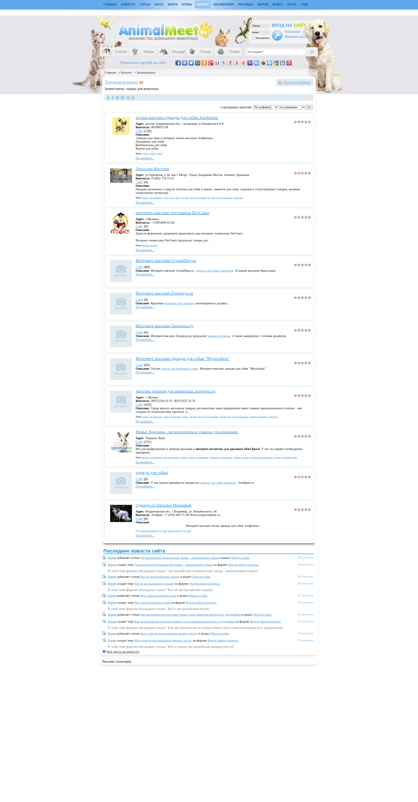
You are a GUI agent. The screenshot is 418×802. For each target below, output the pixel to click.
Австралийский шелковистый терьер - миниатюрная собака (179, 557)
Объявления (223, 4)
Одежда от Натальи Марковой (163, 505)
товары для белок (219, 336)
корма (166, 417)
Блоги (172, 4)
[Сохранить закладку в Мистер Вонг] (289, 63)
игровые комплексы (258, 417)
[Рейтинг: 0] (302, 330)
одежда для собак (171, 198)
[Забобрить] (263, 63)
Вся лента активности (123, 652)
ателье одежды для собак (179, 531)
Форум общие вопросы (243, 564)
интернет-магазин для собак (154, 531)
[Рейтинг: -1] (302, 122)
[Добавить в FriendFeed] (282, 63)
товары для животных (152, 198)
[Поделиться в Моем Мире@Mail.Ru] (197, 63)
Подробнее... (145, 158)
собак (152, 153)
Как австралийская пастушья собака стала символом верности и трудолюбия (190, 614)
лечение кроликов (241, 457)
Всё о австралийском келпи (158, 595)
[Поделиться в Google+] (210, 63)
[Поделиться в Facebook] (178, 63)
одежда (145, 153)
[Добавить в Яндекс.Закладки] (236, 63)
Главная (110, 72)
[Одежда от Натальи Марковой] (121, 521)
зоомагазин (238, 198)
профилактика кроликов (261, 457)
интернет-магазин (149, 245)
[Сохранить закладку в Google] (276, 63)
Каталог (202, 4)
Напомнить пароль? (297, 36)
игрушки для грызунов (179, 303)
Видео (278, 4)
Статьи (144, 4)
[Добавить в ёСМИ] (243, 63)
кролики (277, 457)
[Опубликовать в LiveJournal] (223, 63)
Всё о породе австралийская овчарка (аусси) (169, 633)
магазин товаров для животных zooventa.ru (175, 391)
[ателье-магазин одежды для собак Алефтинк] (121, 133)
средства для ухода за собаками (203, 417)
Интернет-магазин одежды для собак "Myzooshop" (182, 358)
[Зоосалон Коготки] (121, 181)
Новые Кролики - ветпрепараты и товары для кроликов (187, 431)
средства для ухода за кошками (233, 417)
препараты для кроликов (220, 457)
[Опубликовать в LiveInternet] (217, 63)
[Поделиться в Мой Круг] (269, 63)
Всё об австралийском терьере (160, 576)
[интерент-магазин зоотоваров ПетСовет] (121, 232)
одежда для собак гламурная (215, 270)
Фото (159, 4)
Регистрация (292, 31)
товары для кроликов (198, 457)
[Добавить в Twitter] (191, 63)
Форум (263, 4)
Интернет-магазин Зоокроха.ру (165, 325)
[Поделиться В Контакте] (184, 63)
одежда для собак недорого (218, 482)
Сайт (139, 131)
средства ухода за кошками (219, 198)
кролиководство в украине (175, 457)
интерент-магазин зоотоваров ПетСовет (173, 212)
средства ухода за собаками (193, 198)
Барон (112, 557)
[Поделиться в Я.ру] (230, 63)
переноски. (273, 417)
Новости (128, 4)
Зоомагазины (146, 72)
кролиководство (290, 457)
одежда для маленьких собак (179, 368)
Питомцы (245, 4)
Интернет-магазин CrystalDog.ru (166, 260)
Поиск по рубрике (297, 82)
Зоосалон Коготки (152, 168)
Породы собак (240, 557)
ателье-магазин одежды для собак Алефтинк (177, 117)
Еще (305, 4)
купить (159, 153)
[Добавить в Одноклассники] (204, 63)
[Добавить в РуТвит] (256, 63)
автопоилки (175, 417)
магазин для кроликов (152, 457)
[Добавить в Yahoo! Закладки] (250, 63)
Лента (291, 4)
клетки (185, 417)
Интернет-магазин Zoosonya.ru (164, 293)
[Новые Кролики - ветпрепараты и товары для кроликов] (121, 452)
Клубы (187, 4)
